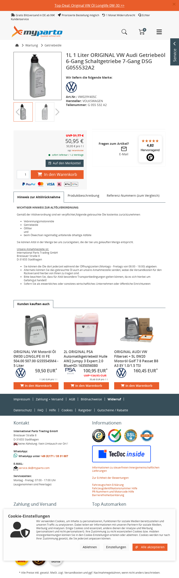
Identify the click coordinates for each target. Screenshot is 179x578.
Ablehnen (90, 547)
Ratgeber (85, 410)
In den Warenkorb (60, 174)
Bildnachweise (91, 399)
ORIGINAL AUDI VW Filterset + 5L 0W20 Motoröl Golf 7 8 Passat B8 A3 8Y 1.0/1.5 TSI (136, 358)
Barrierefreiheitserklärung (108, 495)
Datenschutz (23, 410)
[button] (176, 4)
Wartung (31, 45)
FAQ (40, 410)
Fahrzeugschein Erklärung (108, 485)
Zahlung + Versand (49, 399)
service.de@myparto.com (34, 468)
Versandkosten (78, 150)
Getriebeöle (53, 45)
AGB (72, 399)
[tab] (39, 197)
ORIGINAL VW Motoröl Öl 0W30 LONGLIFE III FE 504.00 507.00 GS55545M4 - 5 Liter (36, 358)
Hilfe (52, 410)
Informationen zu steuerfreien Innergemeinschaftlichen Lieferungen (125, 469)
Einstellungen (116, 547)
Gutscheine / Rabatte (112, 410)
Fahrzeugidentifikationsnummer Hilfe (114, 488)
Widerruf (114, 399)
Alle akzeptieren (152, 547)
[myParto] (37, 31)
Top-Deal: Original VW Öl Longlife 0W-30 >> (89, 5)
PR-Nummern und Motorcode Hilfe (113, 491)
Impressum (22, 399)
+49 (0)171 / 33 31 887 (54, 456)
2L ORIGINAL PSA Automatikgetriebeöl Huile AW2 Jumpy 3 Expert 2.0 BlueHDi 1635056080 (85, 358)
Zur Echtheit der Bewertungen (110, 478)
